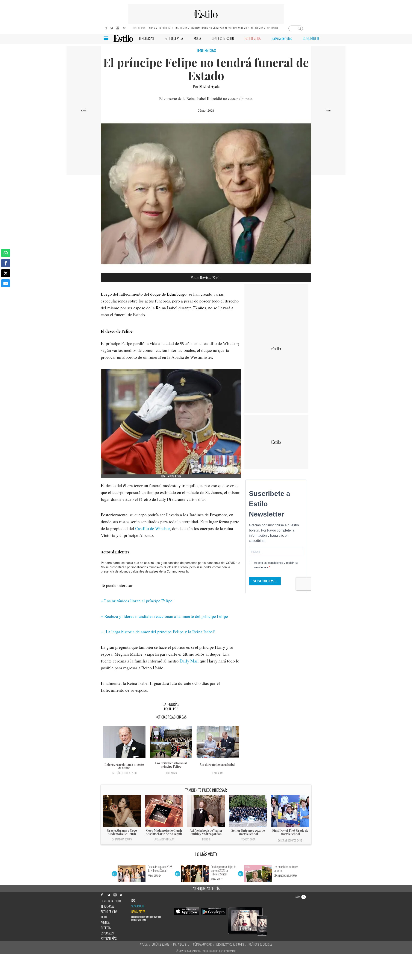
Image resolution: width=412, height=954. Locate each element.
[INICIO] (123, 38)
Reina (161, 308)
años (202, 308)
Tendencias (171, 773)
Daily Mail (189, 661)
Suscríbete (138, 906)
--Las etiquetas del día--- (206, 888)
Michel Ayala (209, 86)
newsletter (138, 911)
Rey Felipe (170, 708)
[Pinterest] (124, 27)
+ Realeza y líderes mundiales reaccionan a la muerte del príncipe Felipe (164, 616)
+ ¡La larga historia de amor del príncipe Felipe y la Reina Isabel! (158, 632)
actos (149, 301)
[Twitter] (111, 27)
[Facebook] (105, 27)
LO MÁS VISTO (206, 854)
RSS (133, 900)
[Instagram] (118, 27)
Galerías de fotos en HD (124, 773)
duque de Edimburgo (168, 294)
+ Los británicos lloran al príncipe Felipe (136, 601)
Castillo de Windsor (152, 528)
